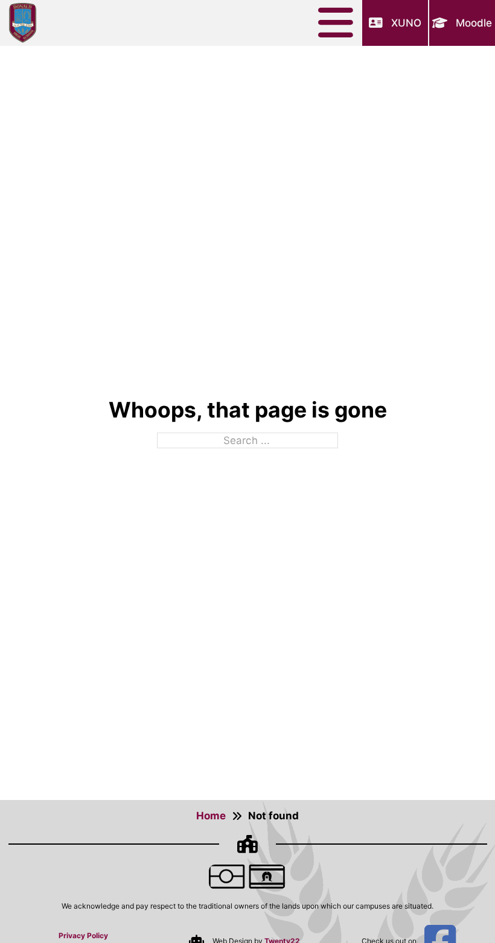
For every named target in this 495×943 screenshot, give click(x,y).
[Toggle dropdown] (340, 23)
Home (211, 815)
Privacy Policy (83, 935)
